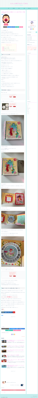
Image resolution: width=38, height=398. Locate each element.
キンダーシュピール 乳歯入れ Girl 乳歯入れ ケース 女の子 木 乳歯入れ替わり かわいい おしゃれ (12, 95)
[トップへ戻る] (37, 397)
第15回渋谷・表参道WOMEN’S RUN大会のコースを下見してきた (32, 41)
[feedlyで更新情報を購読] (13, 334)
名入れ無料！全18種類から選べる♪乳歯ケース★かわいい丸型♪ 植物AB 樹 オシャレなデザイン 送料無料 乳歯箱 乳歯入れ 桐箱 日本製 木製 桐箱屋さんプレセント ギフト (12, 104)
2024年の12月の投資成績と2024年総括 (31, 42)
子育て (2, 315)
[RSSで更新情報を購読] (14, 334)
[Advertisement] (13, 321)
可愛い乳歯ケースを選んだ (6, 48)
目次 (8, 45)
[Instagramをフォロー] (11, 334)
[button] (21, 27)
